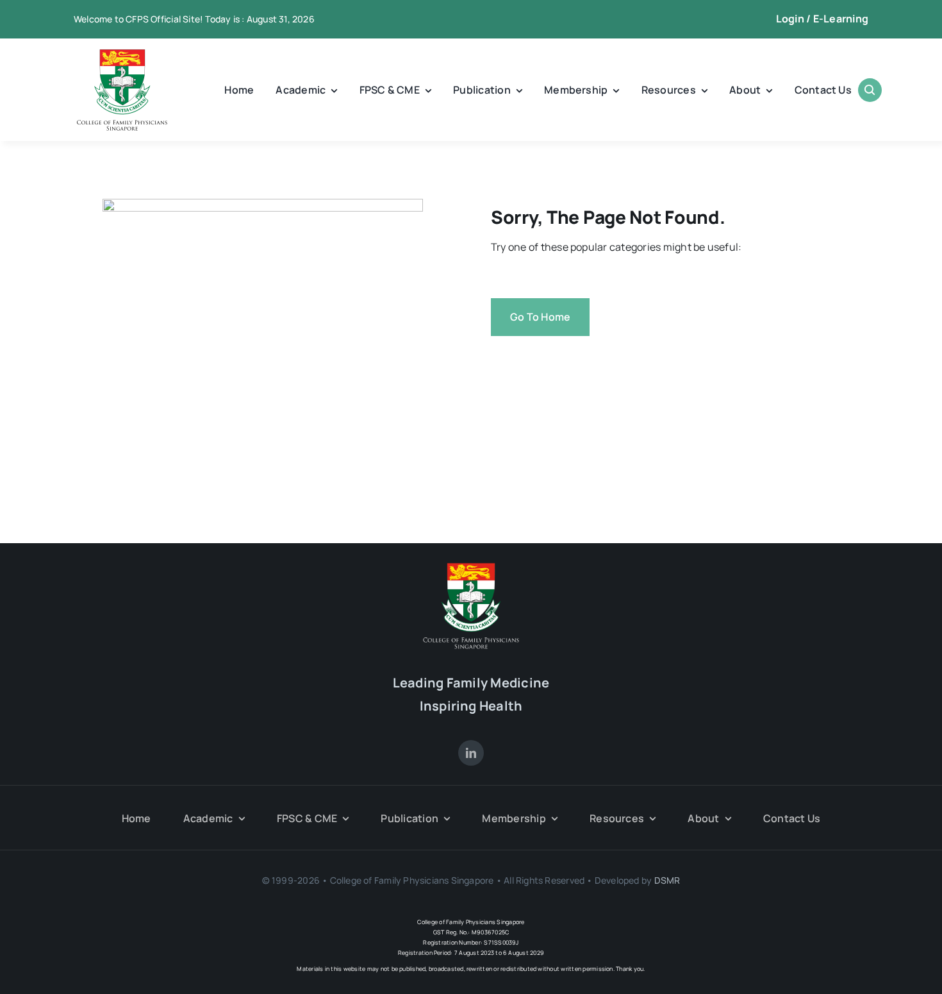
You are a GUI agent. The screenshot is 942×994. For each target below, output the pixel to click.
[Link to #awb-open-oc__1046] (870, 90)
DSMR (667, 880)
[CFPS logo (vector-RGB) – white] (471, 567)
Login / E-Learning (822, 19)
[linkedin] (471, 753)
